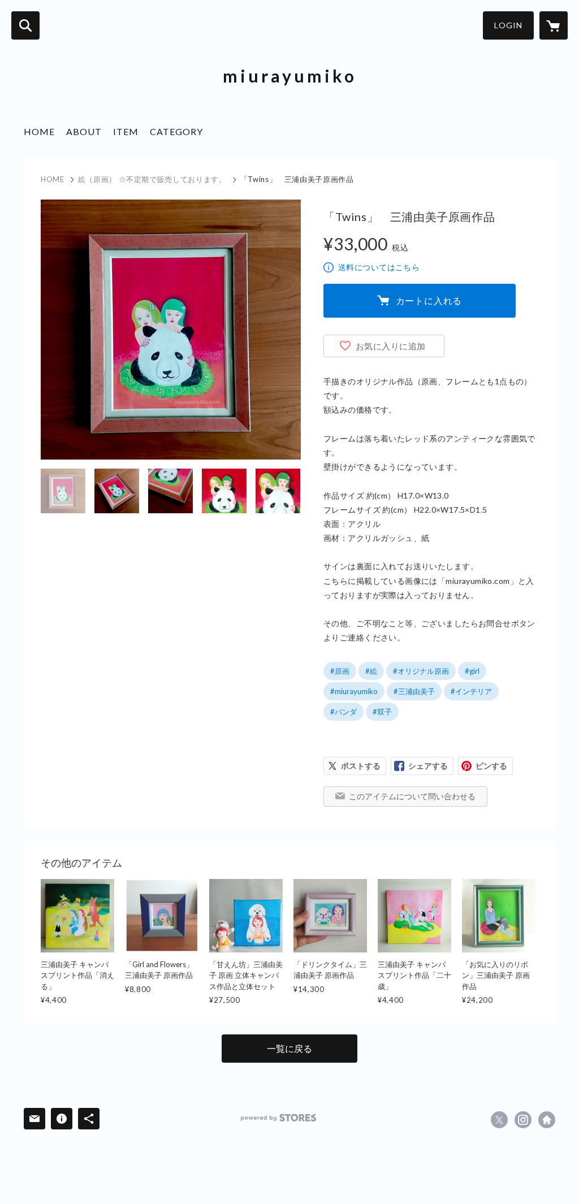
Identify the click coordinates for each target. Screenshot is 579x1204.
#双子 (382, 711)
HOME (39, 131)
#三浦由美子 (414, 691)
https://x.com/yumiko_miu (499, 1119)
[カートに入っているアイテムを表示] (553, 25)
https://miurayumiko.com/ (546, 1119)
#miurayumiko (354, 691)
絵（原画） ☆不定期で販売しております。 (152, 179)
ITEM (126, 131)
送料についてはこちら (379, 267)
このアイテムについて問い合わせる (412, 796)
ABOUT (84, 131)
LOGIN (508, 25)
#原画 (339, 670)
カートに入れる (429, 300)
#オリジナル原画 (421, 670)
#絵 (371, 670)
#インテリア (471, 691)
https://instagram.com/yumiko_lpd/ (523, 1119)
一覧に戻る (289, 1048)
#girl (472, 670)
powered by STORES (278, 1118)
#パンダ (343, 711)
